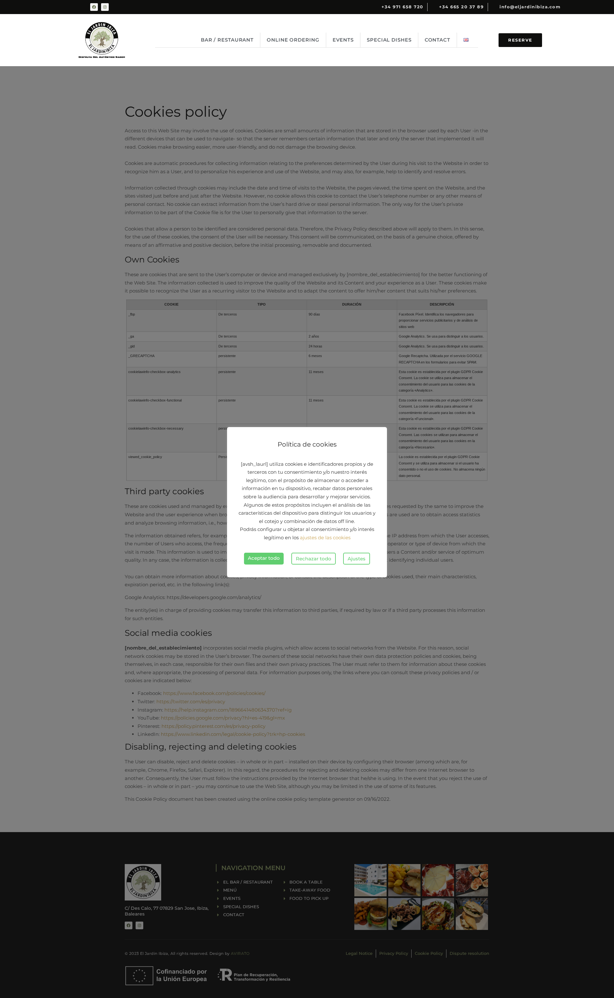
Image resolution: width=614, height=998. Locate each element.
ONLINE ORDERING (293, 40)
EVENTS (343, 40)
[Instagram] (105, 7)
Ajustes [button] (357, 559)
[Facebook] (94, 7)
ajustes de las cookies (325, 537)
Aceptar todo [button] (264, 558)
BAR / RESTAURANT (227, 40)
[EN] (467, 40)
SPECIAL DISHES (389, 40)
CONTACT (437, 40)
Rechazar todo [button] (313, 559)
